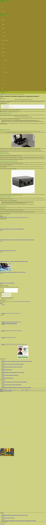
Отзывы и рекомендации (6, 107)
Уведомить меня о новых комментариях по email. (7, 297)
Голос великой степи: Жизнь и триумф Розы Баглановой (8, 323)
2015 (1, 389)
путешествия (2, 390)
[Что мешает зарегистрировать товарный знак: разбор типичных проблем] (5, 321)
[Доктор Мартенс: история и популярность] (5, 281)
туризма (10, 390)
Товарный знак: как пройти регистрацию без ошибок (8, 337)
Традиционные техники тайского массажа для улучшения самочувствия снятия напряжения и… (14, 344)
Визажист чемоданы (2, 132)
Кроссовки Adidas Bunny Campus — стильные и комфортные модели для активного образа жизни (17, 239)
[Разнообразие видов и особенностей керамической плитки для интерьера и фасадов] (7, 423)
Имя (1, 293)
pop (14, 389)
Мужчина (4, 36)
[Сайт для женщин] (4, 2)
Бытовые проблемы (4, 40)
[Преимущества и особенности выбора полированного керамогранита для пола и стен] (7, 431)
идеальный (4, 215)
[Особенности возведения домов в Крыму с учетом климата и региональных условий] (7, 407)
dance (5, 389)
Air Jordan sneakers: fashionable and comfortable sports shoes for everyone (12, 272)
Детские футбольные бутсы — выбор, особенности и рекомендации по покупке (14, 261)
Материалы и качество (6, 105)
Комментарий (2, 292)
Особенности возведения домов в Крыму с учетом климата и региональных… (11, 330)
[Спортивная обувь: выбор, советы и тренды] (6, 249)
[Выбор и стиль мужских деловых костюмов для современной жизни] (7, 227)
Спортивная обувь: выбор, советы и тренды (7, 250)
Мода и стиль (4, 94)
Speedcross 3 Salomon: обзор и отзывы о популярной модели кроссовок (11, 313)
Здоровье (3, 24)
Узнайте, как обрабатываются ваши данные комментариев (22, 301)
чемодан (7, 215)
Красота (2, 28)
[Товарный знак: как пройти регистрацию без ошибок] (5, 336)
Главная (1, 94)
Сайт (0, 296)
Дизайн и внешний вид (6, 106)
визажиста (1, 215)
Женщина (4, 32)
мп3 (27, 389)
